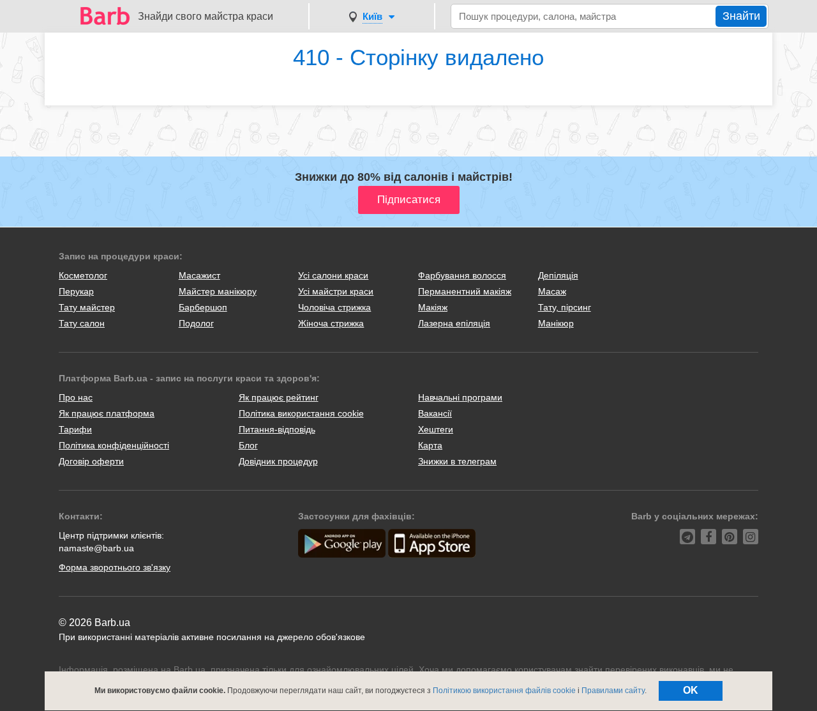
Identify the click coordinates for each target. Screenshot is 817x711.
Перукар (76, 291)
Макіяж (432, 307)
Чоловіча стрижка (334, 307)
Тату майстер (87, 307)
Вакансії (435, 413)
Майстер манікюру (218, 291)
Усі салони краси (333, 275)
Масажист (199, 275)
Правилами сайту (613, 690)
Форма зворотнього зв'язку (114, 567)
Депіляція (558, 275)
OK (690, 690)
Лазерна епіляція (454, 323)
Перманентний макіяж (464, 291)
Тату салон (82, 323)
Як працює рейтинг (279, 397)
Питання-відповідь (277, 429)
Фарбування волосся (462, 275)
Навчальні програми (460, 397)
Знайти (741, 16)
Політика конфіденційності (114, 445)
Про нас (76, 397)
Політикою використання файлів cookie (504, 690)
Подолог (196, 323)
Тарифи (75, 429)
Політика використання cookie (301, 413)
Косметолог (83, 275)
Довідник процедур (278, 461)
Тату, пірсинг (564, 307)
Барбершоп (203, 307)
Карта (430, 445)
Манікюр (556, 323)
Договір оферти (91, 461)
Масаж (552, 291)
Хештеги (435, 429)
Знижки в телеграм (457, 461)
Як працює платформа (106, 413)
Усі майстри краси (335, 291)
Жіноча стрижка (331, 323)
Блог (248, 445)
